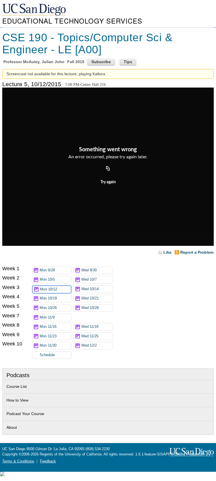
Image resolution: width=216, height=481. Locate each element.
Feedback (48, 461)
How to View (17, 400)
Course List (16, 386)
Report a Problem (196, 252)
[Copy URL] (108, 168)
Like (167, 252)
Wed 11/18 (89, 327)
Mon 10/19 (48, 298)
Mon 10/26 (48, 308)
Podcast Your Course (25, 413)
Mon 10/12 (48, 289)
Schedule (47, 355)
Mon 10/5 (47, 279)
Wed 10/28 (90, 308)
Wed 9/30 (89, 270)
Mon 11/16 (48, 327)
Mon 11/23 (48, 336)
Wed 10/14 (90, 289)
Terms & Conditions (18, 461)
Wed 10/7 (89, 279)
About (11, 427)
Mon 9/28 (47, 270)
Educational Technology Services (72, 21)
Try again (108, 182)
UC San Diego (34, 10)
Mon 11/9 (47, 317)
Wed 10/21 (90, 298)
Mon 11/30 (48, 345)
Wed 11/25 (89, 336)
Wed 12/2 (89, 345)
